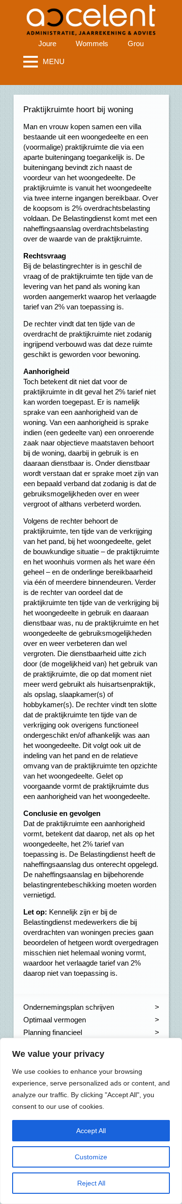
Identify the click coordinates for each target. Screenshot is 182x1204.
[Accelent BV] (91, 14)
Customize (91, 1157)
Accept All (91, 1131)
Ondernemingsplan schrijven (68, 1007)
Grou (136, 43)
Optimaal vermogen (54, 1020)
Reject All (91, 1183)
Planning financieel (52, 1032)
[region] (91, 1121)
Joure (47, 43)
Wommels (92, 43)
